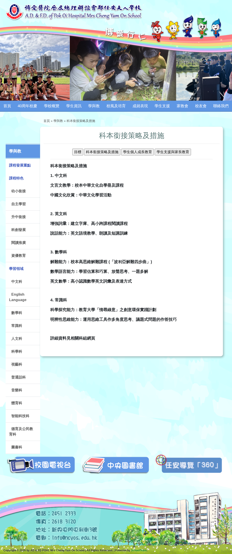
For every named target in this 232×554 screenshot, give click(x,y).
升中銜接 (18, 217)
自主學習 (18, 204)
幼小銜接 (18, 191)
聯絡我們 (221, 106)
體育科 (16, 403)
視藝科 (16, 364)
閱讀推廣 (18, 243)
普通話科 (18, 377)
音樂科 (16, 390)
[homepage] (74, 11)
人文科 (16, 338)
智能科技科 (20, 416)
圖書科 (16, 447)
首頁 (7, 106)
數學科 (16, 313)
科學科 (16, 351)
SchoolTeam (139, 550)
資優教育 (18, 255)
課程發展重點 (20, 165)
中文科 (16, 281)
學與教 (58, 121)
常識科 (16, 326)
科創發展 (18, 230)
